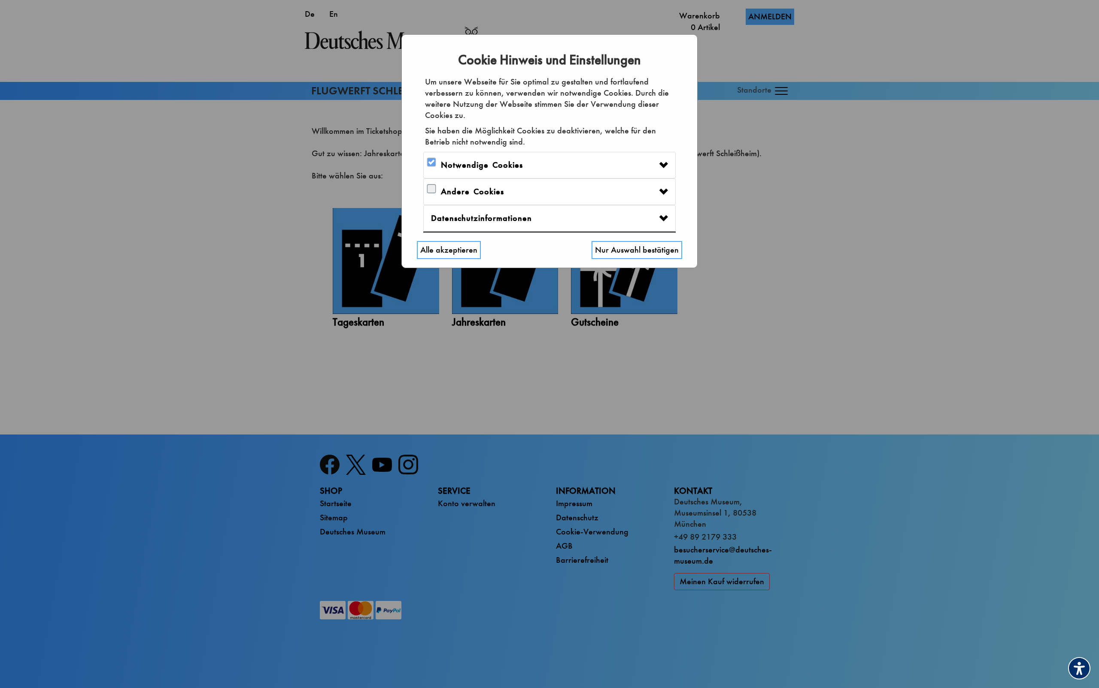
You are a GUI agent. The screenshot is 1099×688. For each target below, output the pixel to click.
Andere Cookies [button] (472, 191)
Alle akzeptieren (448, 249)
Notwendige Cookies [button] (482, 165)
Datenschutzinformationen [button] (481, 218)
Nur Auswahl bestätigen (637, 249)
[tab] (549, 165)
